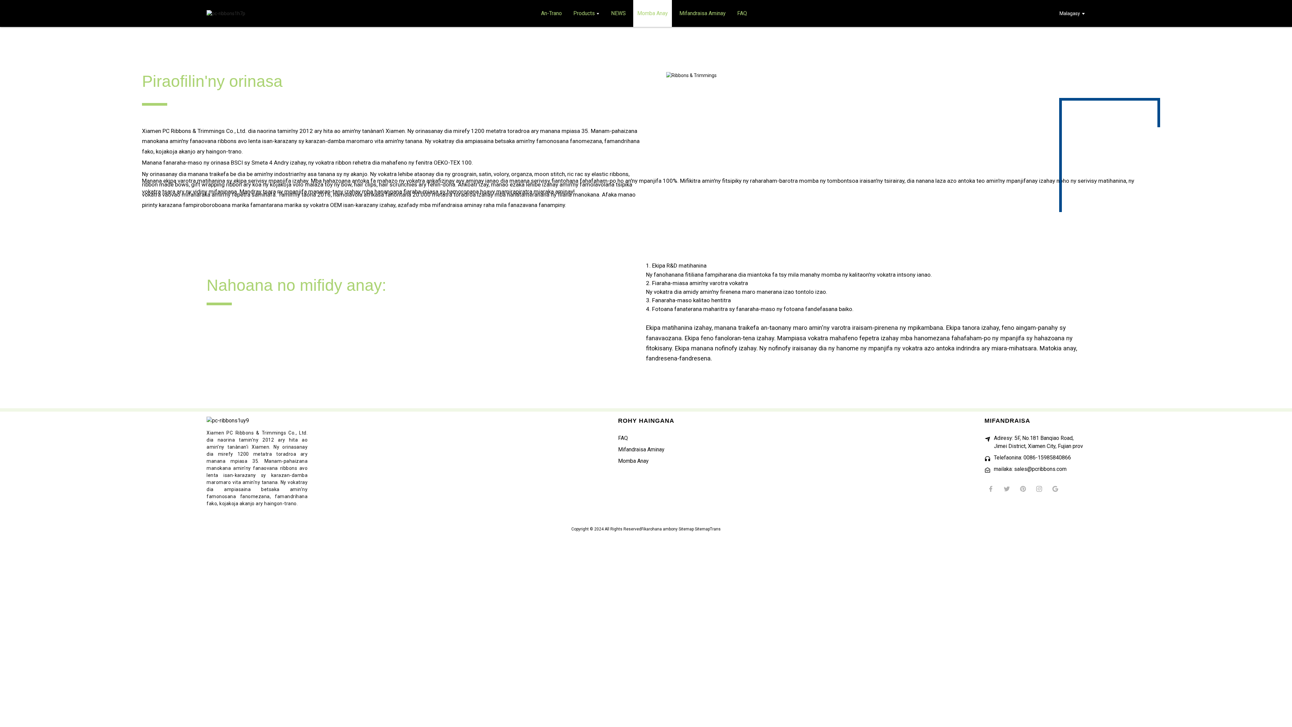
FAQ (623, 438)
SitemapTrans (708, 529)
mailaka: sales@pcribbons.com (1030, 469)
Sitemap (686, 529)
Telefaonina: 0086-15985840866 (1032, 457)
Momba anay (633, 461)
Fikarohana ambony (659, 529)
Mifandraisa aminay (641, 449)
